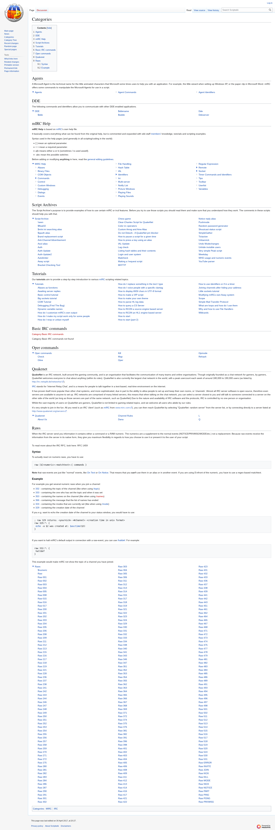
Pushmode (204, 222)
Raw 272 (42, 759)
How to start (124, 316)
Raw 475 (203, 645)
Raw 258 (42, 745)
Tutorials (39, 284)
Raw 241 (42, 687)
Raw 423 (203, 566)
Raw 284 (42, 780)
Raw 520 (203, 748)
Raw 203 (42, 620)
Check (41, 356)
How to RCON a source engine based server (140, 309)
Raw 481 (203, 659)
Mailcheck (123, 258)
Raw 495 (203, 695)
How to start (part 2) (128, 319)
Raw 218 (42, 662)
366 (37, 500)
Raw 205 (42, 627)
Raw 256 (42, 737)
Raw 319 (122, 605)
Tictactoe (203, 236)
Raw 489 (203, 680)
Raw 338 (122, 645)
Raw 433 (203, 577)
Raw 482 (203, 662)
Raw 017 (42, 605)
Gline (40, 360)
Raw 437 (203, 584)
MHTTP (122, 265)
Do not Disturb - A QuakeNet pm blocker (138, 233)
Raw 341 (122, 652)
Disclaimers (66, 826)
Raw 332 (122, 634)
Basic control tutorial (48, 295)
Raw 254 (42, 730)
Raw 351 (122, 666)
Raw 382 (122, 734)
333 (37, 492)
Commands (43, 178)
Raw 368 (122, 705)
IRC (34, 386)
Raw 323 (122, 616)
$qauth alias (44, 233)
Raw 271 (42, 755)
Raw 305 (122, 573)
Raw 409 (122, 773)
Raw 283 (42, 777)
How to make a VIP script (130, 295)
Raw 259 (42, 748)
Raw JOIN (204, 770)
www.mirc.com (122, 407)
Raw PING (204, 795)
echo (38, 526)
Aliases (41, 167)
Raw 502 (203, 712)
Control (41, 181)
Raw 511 (203, 716)
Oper (120, 360)
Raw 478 (203, 652)
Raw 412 (122, 780)
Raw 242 (42, 691)
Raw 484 (203, 670)
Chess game (124, 218)
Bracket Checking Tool (49, 265)
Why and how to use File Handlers (216, 309)
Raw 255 (42, 734)
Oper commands (43, 353)
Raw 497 (203, 702)
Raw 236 (42, 677)
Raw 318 (122, 602)
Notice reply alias (207, 218)
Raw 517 (203, 737)
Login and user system (129, 254)
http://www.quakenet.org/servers (48, 411)
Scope (202, 298)
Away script (43, 261)
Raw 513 (203, 723)
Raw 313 (122, 588)
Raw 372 (122, 716)
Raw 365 (122, 695)
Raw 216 (42, 655)
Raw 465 (203, 620)
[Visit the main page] (14, 12)
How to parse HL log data (131, 302)
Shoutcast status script (210, 229)
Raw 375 (122, 723)
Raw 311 (122, 580)
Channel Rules (125, 415)
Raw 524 (203, 752)
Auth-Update (44, 250)
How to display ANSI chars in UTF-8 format (139, 291)
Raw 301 (42, 798)
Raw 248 (42, 709)
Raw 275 (42, 762)
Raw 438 (203, 588)
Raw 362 (122, 684)
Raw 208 (42, 634)
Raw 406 (122, 766)
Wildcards (203, 312)
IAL (119, 171)
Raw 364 (122, 691)
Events (41, 196)
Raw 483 (203, 666)
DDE (37, 111)
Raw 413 (122, 784)
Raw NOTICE (205, 787)
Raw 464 (203, 616)
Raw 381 (122, 730)
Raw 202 (42, 616)
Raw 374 (122, 720)
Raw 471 (203, 630)
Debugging (43, 189)
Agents (38, 92)
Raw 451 (203, 605)
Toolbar (202, 181)
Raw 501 (203, 709)
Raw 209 (42, 637)
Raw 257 (42, 741)
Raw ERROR (205, 762)
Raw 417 (122, 795)
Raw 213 (42, 648)
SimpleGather (205, 233)
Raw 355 (122, 680)
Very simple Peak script (210, 250)
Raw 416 (122, 791)
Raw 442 (203, 598)
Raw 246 (42, 702)
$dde (40, 115)
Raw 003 (42, 584)
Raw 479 (203, 655)
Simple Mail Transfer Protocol (213, 302)
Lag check (123, 247)
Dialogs (41, 192)
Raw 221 (42, 670)
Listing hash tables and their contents (137, 250)
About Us (42, 419)
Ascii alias (43, 243)
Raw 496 (203, 698)
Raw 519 (203, 745)
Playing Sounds (126, 196)
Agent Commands (127, 92)
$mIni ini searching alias (50, 229)
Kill (119, 353)
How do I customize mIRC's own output (57, 312)
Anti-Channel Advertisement (52, 240)
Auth (40, 247)
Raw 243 (42, 695)
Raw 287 (42, 787)
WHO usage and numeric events (215, 258)
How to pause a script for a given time (137, 236)
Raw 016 (42, 602)
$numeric (42, 570)
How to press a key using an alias (135, 240)
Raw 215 (42, 652)
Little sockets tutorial (209, 291)
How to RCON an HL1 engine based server (140, 312)
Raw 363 (122, 687)
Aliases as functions (48, 287)
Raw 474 (203, 641)
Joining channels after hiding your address (220, 287)
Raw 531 (203, 759)
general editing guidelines (100, 159)
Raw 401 (122, 748)
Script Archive (42, 218)
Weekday (203, 254)
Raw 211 (42, 641)
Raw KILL (203, 777)
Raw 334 (122, 641)
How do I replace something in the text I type (140, 284)
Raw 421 (122, 798)
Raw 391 (122, 737)
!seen (40, 222)
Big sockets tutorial (47, 298)
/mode (105, 504)
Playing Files (124, 192)
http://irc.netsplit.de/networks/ (46, 381)
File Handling (124, 164)
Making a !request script (130, 261)
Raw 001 (42, 577)
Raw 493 (203, 687)
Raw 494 (203, 691)
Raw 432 (203, 573)
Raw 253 (42, 727)
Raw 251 (42, 720)
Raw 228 (42, 673)
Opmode (203, 353)
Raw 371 (122, 712)
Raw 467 (203, 623)
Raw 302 (42, 802)
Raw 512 (203, 720)
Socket (202, 171)
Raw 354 (122, 677)
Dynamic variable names (50, 309)
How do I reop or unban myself (53, 319)
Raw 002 (42, 580)
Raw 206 (42, 630)
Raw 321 (122, 609)
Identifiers (123, 174)
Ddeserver (204, 115)
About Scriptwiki (52, 826)
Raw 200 (42, 609)
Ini (119, 178)
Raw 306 (122, 577)
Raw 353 (122, 673)
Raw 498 (203, 705)
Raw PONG (204, 798)
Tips (201, 178)
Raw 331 (122, 630)
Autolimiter (43, 258)
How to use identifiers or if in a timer (217, 284)
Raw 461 (203, 609)
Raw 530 (203, 755)
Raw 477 (203, 648)
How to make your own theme (133, 298)
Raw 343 (122, 655)
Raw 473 (203, 637)
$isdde (121, 115)
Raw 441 (203, 595)
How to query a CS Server (131, 305)
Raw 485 (203, 673)
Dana (120, 419)
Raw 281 (42, 770)
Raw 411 (122, 777)
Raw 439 (203, 591)
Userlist (202, 185)
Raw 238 (42, 684)
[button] (33, 92)
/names (100, 496)
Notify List (123, 185)
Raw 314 (122, 591)
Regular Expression (208, 164)
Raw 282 (42, 773)
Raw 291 (42, 795)
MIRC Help (40, 164)
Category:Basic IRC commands (47, 334)
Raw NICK (204, 784)
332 (37, 488)
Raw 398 (122, 745)
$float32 (42, 226)
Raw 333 (122, 637)
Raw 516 (203, 734)
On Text (91, 472)
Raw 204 (42, 623)
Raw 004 (42, 588)
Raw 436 (203, 580)
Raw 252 (42, 723)
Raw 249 (42, 712)
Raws (37, 566)
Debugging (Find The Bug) (51, 305)
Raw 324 (122, 620)
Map (120, 356)
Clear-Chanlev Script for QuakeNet (135, 222)
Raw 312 (122, 584)
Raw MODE (204, 780)
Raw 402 (122, 752)
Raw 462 (203, 613)
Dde (201, 111)
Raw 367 (122, 702)
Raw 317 (122, 598)
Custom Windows (46, 185)
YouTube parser (207, 261)
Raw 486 (203, 677)
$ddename (123, 111)
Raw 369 (122, 709)
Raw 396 (122, 741)
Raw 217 (42, 659)
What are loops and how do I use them (218, 305)
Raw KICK (204, 773)
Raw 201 (42, 613)
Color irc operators (127, 226)
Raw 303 (122, 566)
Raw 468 (203, 627)
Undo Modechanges (209, 243)
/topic (96, 488)
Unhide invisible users (210, 247)
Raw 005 (42, 591)
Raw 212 (42, 645)
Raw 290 (42, 791)
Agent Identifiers (207, 92)
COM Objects (44, 174)
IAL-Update (124, 243)
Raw (40, 573)
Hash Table (123, 167)
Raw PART (204, 791)
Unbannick (204, 240)
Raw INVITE (205, 766)
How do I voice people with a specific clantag (140, 287)
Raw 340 (122, 648)
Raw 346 (122, 659)
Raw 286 (42, 784)
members (156, 134)
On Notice (103, 472)
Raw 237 (42, 680)
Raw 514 (203, 727)
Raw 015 (42, 598)
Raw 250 (42, 716)
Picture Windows (126, 189)
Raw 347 (122, 662)
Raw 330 (122, 627)
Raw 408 (122, 770)
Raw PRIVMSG (206, 802)
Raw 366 (122, 698)
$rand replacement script (50, 236)
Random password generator (213, 226)
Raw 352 (122, 670)
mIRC (59, 129)
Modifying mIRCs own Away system (216, 295)
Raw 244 (42, 698)
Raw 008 (42, 595)
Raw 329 (122, 623)
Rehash (202, 356)
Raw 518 (203, 741)
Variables (203, 189)
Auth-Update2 (45, 254)
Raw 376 (122, 727)
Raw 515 (203, 730)
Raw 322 (122, 613)
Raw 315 (122, 595)
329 (37, 507)
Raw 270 (42, 752)
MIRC (49, 808)
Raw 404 (122, 759)
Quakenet (40, 415)
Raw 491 (203, 684)
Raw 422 (122, 802)
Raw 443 (203, 602)
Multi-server (124, 181)
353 (37, 496)
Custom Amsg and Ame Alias (132, 229)
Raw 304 (122, 570)
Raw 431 (203, 570)
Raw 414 (122, 787)
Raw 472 (203, 634)
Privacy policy (37, 826)
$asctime (75, 526)
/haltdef (121, 540)
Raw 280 (42, 766)
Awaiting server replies (49, 291)
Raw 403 (122, 755)
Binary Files (43, 171)
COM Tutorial (44, 302)
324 (37, 504)
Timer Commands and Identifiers (215, 174)
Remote (203, 167)
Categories (38, 808)
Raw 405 (122, 762)
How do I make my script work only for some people (64, 316)
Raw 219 (42, 666)
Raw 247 (42, 705)
